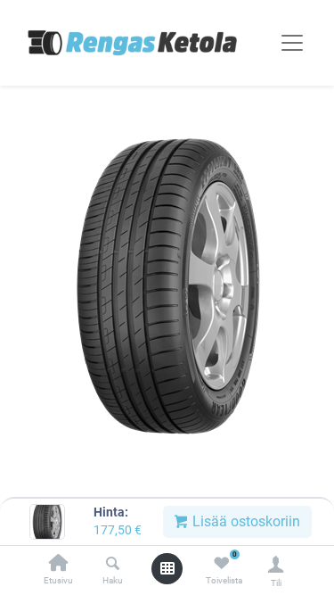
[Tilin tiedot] (275, 564)
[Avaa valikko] (167, 568)
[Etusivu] (59, 564)
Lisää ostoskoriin (244, 521)
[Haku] (112, 564)
